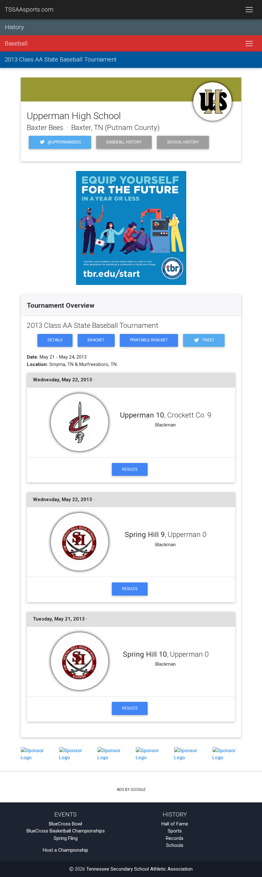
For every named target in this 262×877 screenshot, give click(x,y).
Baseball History (124, 142)
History (14, 27)
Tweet (207, 340)
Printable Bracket (149, 340)
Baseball (16, 43)
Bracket (96, 340)
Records (174, 838)
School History (183, 142)
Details (55, 340)
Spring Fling (66, 838)
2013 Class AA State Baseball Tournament (61, 59)
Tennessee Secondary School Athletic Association (139, 869)
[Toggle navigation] (249, 9)
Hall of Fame (174, 824)
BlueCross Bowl (65, 824)
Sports (175, 831)
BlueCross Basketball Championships (66, 831)
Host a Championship (65, 850)
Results (129, 469)
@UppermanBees (64, 142)
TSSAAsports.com (29, 9)
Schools (174, 845)
